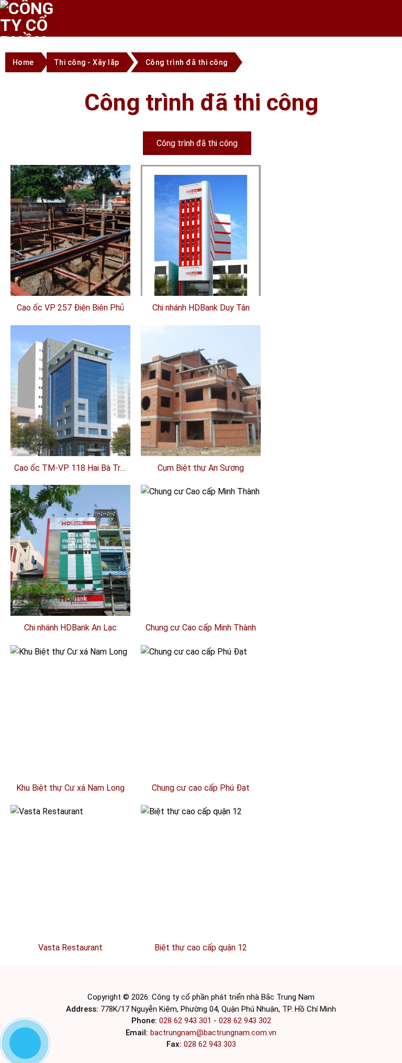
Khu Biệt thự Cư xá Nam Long (70, 788)
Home (23, 62)
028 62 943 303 (210, 1044)
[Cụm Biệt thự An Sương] (201, 390)
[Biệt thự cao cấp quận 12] (191, 869)
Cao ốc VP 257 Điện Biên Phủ (70, 308)
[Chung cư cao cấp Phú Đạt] (194, 710)
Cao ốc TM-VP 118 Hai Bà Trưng (74, 468)
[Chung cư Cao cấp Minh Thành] (200, 550)
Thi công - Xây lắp (86, 62)
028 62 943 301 (185, 1020)
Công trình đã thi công (197, 143)
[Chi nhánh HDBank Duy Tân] (201, 248)
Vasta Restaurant (70, 948)
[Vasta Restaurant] (46, 869)
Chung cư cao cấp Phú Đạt (201, 788)
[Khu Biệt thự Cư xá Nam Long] (68, 710)
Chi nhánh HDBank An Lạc (70, 628)
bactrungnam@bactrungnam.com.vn (213, 1032)
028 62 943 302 (245, 1020)
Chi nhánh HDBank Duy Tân (201, 308)
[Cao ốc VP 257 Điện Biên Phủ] (70, 230)
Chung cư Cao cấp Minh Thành (201, 628)
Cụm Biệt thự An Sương (201, 468)
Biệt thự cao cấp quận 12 (200, 948)
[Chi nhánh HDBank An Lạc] (70, 574)
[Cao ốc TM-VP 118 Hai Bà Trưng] (70, 403)
